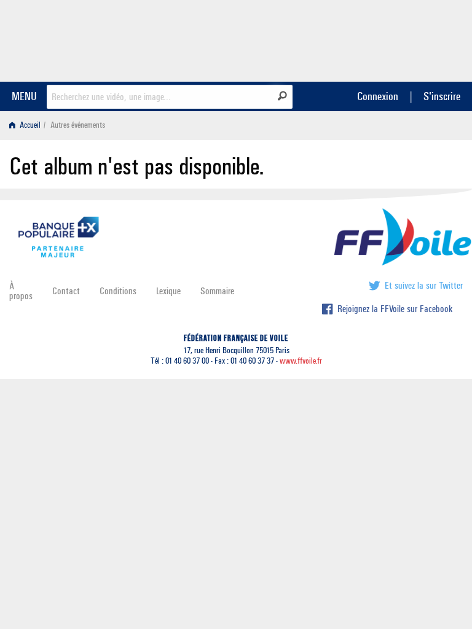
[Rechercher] (282, 96)
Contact (66, 291)
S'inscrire (441, 96)
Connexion (377, 96)
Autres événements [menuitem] (77, 125)
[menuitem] (27, 125)
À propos (21, 291)
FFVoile (385, 38)
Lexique (168, 291)
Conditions (118, 291)
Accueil (29, 125)
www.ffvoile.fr (301, 361)
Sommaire (217, 291)
